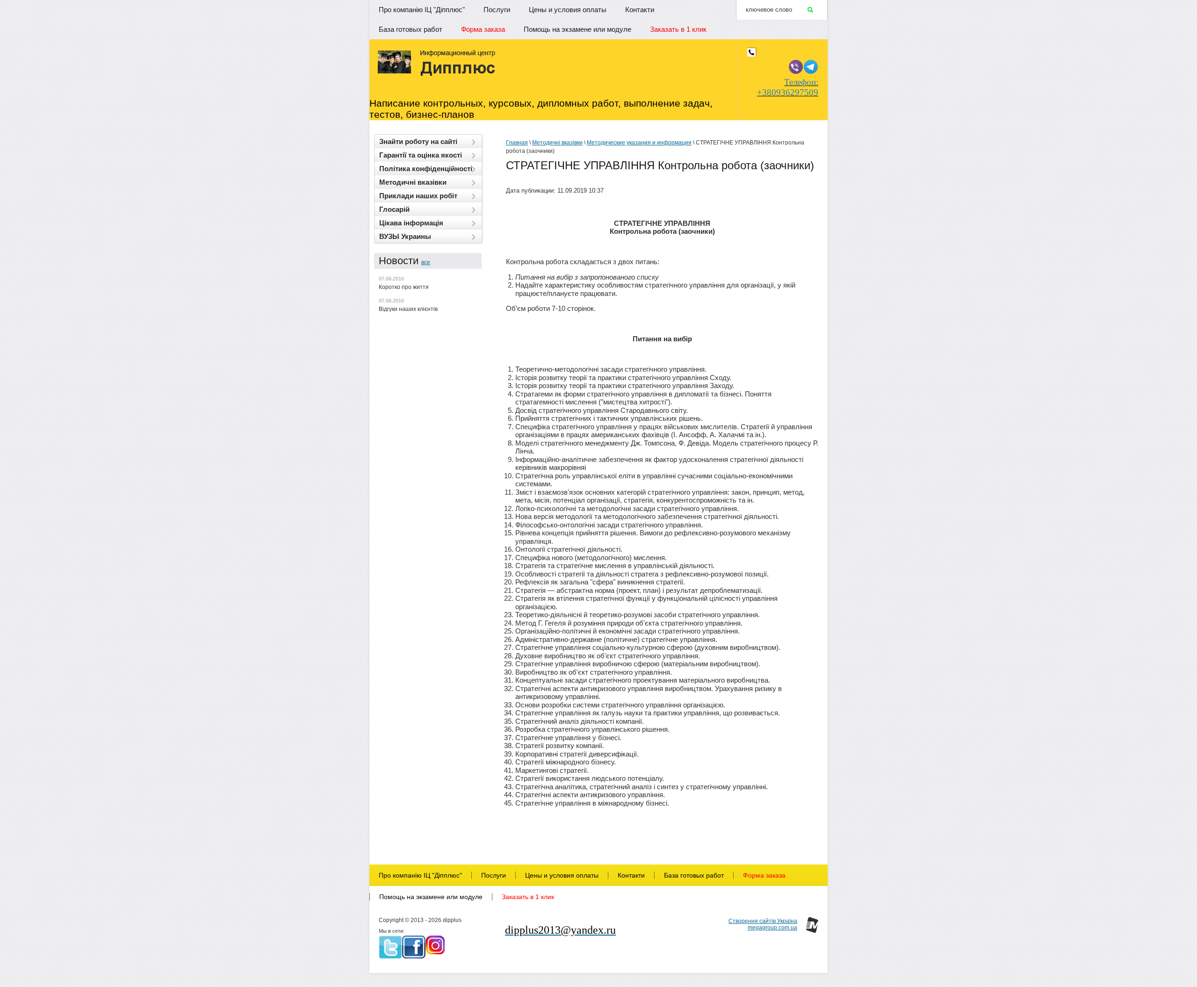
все (425, 262)
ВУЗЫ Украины (405, 236)
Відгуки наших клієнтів (408, 309)
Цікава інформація (411, 223)
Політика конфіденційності (425, 169)
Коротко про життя (404, 287)
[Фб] (413, 947)
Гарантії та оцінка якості (420, 155)
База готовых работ (410, 29)
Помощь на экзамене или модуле (577, 29)
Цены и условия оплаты (567, 10)
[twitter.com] (390, 947)
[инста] (435, 945)
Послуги (496, 10)
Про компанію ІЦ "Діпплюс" (422, 10)
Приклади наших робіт (418, 196)
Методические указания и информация (639, 142)
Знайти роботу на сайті (418, 141)
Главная (517, 142)
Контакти (639, 10)
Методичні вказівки (413, 182)
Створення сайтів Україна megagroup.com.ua (762, 924)
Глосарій (394, 209)
